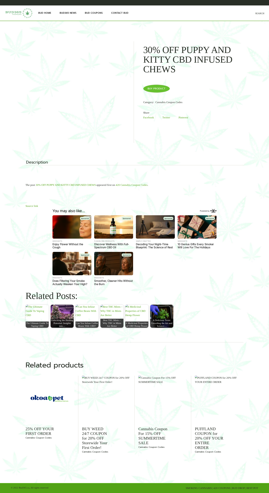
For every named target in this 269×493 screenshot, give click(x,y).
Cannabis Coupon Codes (168, 102)
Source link (32, 206)
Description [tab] (37, 162)
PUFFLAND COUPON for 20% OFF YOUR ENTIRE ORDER (209, 438)
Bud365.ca (24, 487)
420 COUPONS (221, 488)
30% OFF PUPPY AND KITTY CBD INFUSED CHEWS (66, 184)
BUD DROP (238, 488)
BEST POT (252, 488)
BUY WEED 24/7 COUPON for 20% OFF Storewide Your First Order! (94, 438)
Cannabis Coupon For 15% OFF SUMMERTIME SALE (152, 436)
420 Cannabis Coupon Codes (132, 184)
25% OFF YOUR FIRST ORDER (40, 431)
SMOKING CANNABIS (199, 488)
